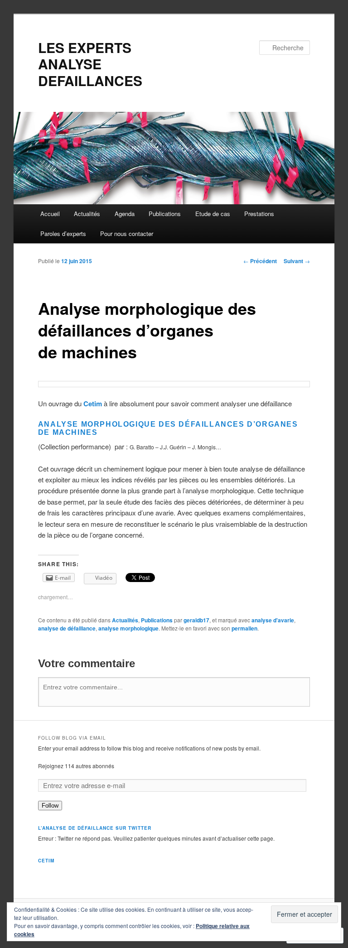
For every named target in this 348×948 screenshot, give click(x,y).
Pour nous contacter (126, 233)
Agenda (125, 213)
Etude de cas (212, 213)
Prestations (259, 213)
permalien (244, 628)
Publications (165, 213)
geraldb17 (196, 620)
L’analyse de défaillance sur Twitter (94, 828)
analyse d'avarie (272, 620)
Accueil (50, 213)
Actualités (87, 213)
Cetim (92, 404)
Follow (50, 805)
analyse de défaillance (67, 628)
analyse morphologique (128, 628)
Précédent (260, 261)
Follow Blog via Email (72, 738)
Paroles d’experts (63, 233)
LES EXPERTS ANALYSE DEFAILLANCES (90, 64)
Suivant (297, 261)
